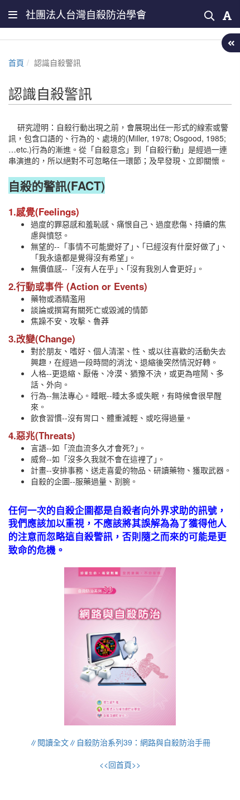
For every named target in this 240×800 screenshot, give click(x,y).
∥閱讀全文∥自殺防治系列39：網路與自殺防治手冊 (120, 742)
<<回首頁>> (120, 764)
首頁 (16, 62)
